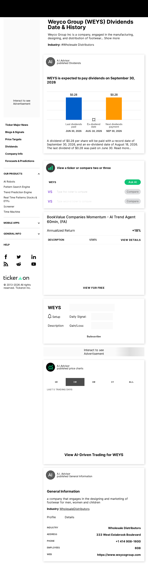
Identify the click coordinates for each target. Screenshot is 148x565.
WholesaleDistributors (75, 509)
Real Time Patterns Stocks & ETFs (20, 199)
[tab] (56, 382)
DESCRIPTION (56, 240)
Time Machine (12, 211)
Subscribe (94, 336)
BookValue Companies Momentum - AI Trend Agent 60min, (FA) (91, 219)
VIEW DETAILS (131, 239)
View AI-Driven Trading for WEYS (93, 455)
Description (56, 325)
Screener (9, 206)
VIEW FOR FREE (94, 287)
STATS (93, 240)
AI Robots (9, 181)
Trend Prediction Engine (18, 192)
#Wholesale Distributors (77, 44)
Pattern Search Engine (17, 186)
